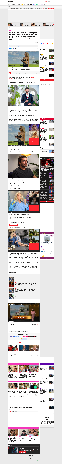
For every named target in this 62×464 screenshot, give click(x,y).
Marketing (18, 458)
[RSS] (51, 43)
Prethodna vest (13, 324)
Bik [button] (42, 415)
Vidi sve (47, 201)
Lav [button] (48, 415)
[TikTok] (49, 43)
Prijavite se (23, 452)
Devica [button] (51, 415)
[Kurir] (10, 1)
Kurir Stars (13, 41)
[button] (35, 42)
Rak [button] (47, 415)
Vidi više (47, 426)
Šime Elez (26, 331)
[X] (45, 43)
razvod (22, 331)
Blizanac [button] (45, 415)
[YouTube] (47, 43)
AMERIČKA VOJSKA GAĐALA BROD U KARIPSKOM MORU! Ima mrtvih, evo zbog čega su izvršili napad (34, 8)
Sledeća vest (34, 324)
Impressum (24, 458)
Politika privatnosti (37, 458)
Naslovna (10, 27)
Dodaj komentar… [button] (15, 411)
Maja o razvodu (13, 225)
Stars (13, 27)
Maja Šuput (15, 75)
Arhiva (33, 458)
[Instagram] (43, 43)
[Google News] (53, 43)
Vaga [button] (53, 415)
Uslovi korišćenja (43, 458)
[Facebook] (41, 43)
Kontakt (21, 458)
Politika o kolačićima (29, 458)
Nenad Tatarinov (17, 331)
